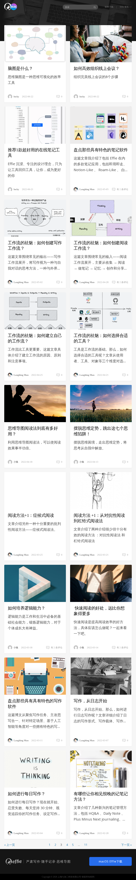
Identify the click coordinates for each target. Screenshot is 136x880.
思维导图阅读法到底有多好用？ (33, 431)
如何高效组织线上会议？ (97, 68)
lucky (16, 96)
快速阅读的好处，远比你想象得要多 (99, 611)
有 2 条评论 (122, 189)
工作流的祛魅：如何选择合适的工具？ (101, 338)
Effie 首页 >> (126, 7)
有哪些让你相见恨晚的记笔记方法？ (101, 797)
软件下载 (109, 7)
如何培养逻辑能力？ (26, 608)
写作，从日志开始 (90, 701)
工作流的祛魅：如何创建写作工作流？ (35, 246)
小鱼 (16, 462)
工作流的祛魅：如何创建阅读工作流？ (101, 246)
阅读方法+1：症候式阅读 (31, 515)
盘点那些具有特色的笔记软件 (101, 150)
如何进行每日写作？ (26, 794)
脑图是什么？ (20, 68)
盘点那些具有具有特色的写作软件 (35, 704)
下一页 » (126, 845)
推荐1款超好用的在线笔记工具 (34, 153)
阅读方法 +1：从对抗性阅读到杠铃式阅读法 (99, 518)
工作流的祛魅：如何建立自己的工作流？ (35, 338)
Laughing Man (87, 189)
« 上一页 (9, 845)
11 (85, 845)
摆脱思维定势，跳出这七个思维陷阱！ (101, 431)
